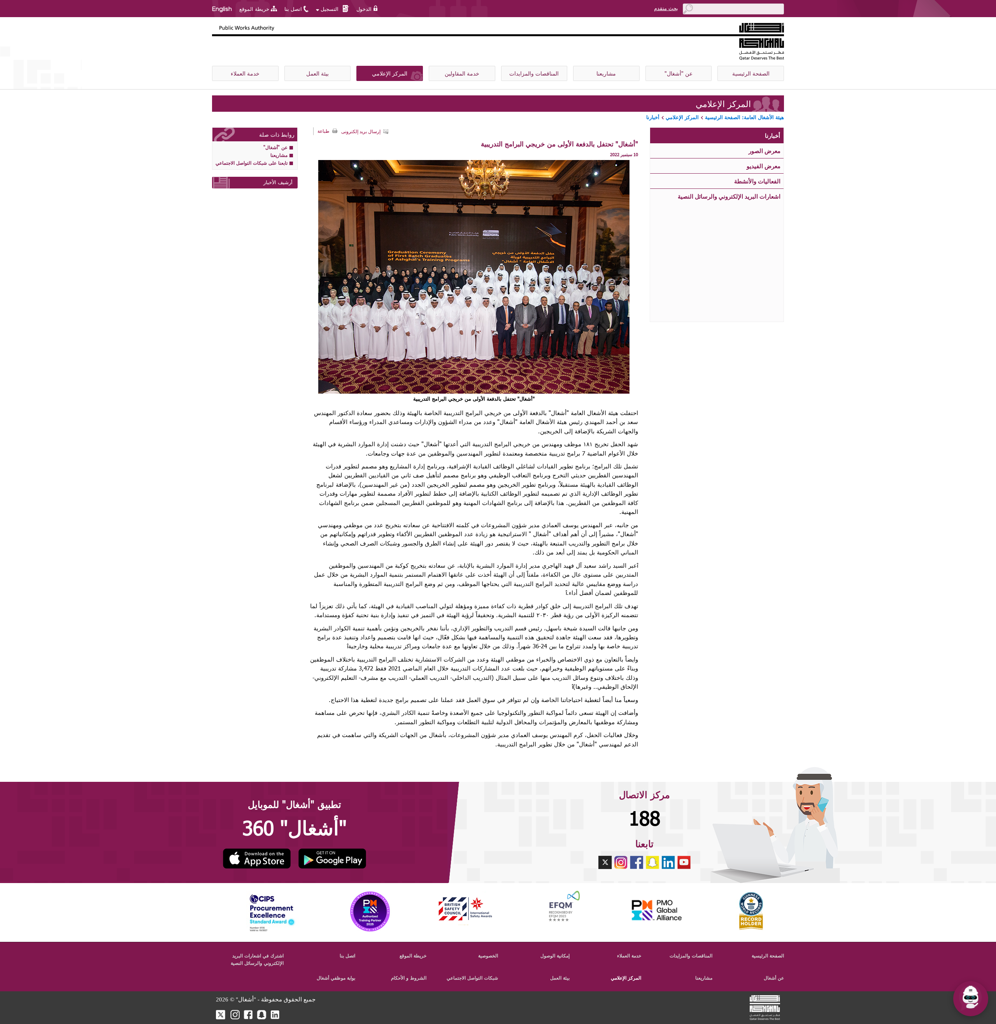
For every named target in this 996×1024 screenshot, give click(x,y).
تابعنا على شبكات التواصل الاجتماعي (252, 162)
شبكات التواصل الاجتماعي (472, 977)
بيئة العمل (317, 73)
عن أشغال (774, 977)
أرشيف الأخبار (278, 182)
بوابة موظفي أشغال (336, 977)
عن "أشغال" (679, 73)
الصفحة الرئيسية (751, 73)
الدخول (364, 9)
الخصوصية (488, 955)
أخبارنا (652, 117)
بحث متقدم (666, 8)
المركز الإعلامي (389, 73)
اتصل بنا (293, 9)
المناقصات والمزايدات (534, 73)
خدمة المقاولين (462, 73)
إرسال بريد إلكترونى (361, 131)
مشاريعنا (606, 73)
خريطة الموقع (254, 9)
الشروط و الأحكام (408, 977)
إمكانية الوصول (555, 955)
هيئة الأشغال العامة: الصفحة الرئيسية (744, 117)
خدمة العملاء (245, 73)
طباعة (323, 131)
